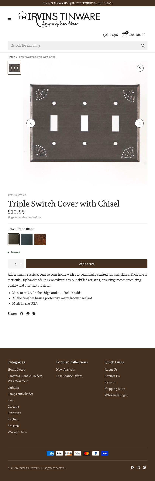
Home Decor (16, 369)
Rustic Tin (40, 239)
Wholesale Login (116, 395)
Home (11, 56)
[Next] (139, 123)
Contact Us (112, 376)
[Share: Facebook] (21, 313)
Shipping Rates (115, 389)
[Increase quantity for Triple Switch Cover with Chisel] (21, 264)
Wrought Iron (17, 432)
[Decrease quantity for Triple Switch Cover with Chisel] (10, 264)
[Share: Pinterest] (28, 313)
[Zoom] (140, 68)
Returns (110, 382)
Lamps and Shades (20, 394)
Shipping (12, 217)
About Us (111, 369)
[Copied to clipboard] (33, 313)
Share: (12, 313)
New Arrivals (65, 369)
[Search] (142, 45)
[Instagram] (138, 467)
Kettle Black (13, 239)
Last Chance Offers (69, 376)
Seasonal (14, 426)
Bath (11, 400)
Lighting (13, 387)
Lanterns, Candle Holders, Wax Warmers (25, 378)
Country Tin (27, 239)
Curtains (13, 406)
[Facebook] (132, 467)
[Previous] (30, 123)
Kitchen (13, 419)
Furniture (14, 413)
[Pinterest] (144, 467)
